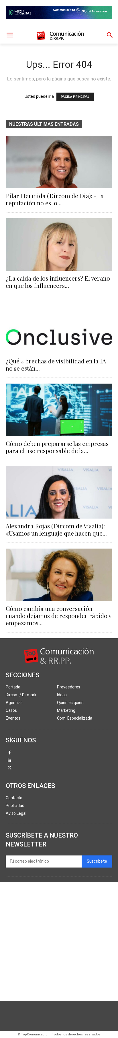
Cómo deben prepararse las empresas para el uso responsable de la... (57, 447)
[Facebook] (9, 753)
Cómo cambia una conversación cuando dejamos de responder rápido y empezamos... (58, 615)
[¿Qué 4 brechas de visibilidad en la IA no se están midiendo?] (59, 327)
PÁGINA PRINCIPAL (75, 97)
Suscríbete (97, 861)
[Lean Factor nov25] (59, 23)
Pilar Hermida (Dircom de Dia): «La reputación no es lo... (55, 199)
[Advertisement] (59, 941)
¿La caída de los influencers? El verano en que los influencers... (58, 281)
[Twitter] (9, 768)
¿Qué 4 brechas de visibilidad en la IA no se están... (56, 364)
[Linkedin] (9, 761)
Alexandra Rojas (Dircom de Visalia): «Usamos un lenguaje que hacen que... (56, 529)
